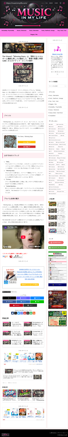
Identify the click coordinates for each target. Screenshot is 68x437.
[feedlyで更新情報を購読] (31, 313)
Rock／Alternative (7, 291)
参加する (65, 282)
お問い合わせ (53, 432)
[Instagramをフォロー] (21, 313)
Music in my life (57, 54)
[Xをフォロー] (15, 313)
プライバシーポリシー (62, 432)
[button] (30, 305)
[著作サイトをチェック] (12, 313)
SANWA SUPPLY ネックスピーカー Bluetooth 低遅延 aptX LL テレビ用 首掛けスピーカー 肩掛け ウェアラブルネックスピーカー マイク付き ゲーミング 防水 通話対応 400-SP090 (29, 274)
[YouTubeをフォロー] (24, 313)
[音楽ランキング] (16, 256)
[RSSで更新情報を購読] (34, 313)
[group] (9, 395)
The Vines (14, 291)
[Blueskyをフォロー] (18, 313)
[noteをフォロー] (27, 313)
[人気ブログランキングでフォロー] (57, 247)
